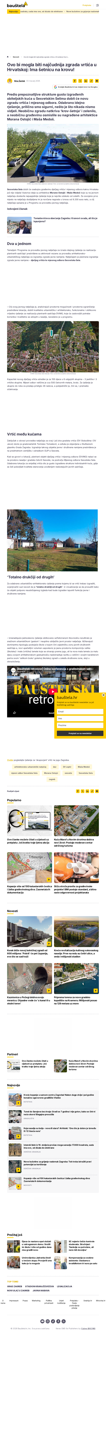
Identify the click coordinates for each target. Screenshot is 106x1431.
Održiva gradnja (32, 1152)
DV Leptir (67, 767)
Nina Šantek (19, 81)
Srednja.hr (88, 1300)
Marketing (36, 1300)
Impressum (14, 1300)
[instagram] (48, 1321)
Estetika (28, 1102)
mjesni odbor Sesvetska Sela (24, 773)
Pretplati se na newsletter (80, 733)
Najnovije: (13, 11)
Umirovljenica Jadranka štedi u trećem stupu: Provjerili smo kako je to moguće (37, 1260)
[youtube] (42, 1321)
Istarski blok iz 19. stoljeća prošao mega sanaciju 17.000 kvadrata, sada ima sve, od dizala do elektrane (59, 1146)
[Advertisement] (53, 36)
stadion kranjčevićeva (39, 1286)
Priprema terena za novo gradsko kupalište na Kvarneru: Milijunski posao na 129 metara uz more (75, 1000)
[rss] (64, 1321)
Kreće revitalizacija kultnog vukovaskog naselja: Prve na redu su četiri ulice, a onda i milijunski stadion (76, 953)
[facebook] (58, 1321)
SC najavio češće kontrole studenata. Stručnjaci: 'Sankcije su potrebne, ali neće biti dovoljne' (81, 1245)
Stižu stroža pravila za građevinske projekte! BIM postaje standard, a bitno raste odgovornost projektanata (75, 889)
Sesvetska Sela (86, 773)
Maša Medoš (84, 767)
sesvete (68, 773)
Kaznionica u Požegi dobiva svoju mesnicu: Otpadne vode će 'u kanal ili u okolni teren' (28, 1000)
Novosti (16, 57)
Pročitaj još (14, 1234)
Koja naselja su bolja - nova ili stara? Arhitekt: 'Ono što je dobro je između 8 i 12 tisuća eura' (60, 1129)
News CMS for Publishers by (75, 1328)
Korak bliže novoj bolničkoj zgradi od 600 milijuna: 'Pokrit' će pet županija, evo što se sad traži (27, 953)
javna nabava (41, 1290)
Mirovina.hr (100, 1300)
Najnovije (13, 1085)
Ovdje (10, 760)
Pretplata (87, 5)
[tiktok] (53, 1321)
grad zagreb (14, 1286)
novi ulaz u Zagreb (18, 1290)
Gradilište (29, 1118)
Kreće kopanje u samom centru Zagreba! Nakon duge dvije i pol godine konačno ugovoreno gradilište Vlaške (59, 1096)
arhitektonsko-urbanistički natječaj (30, 767)
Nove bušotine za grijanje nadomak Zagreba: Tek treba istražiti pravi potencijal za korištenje (57, 1163)
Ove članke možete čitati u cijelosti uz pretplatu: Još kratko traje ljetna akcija (28, 841)
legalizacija (64, 1286)
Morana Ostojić (51, 773)
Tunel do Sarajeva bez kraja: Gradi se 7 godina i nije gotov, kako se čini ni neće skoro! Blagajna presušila (59, 1113)
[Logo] (17, 5)
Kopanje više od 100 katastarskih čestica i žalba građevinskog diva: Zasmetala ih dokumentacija (29, 889)
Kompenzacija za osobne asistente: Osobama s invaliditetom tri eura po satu (83, 1260)
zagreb (52, 779)
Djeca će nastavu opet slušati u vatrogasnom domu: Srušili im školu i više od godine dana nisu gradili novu (36, 1245)
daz (54, 767)
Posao (25, 1300)
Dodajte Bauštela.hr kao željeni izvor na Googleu (77, 87)
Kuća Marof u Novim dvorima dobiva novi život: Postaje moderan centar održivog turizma (74, 842)
